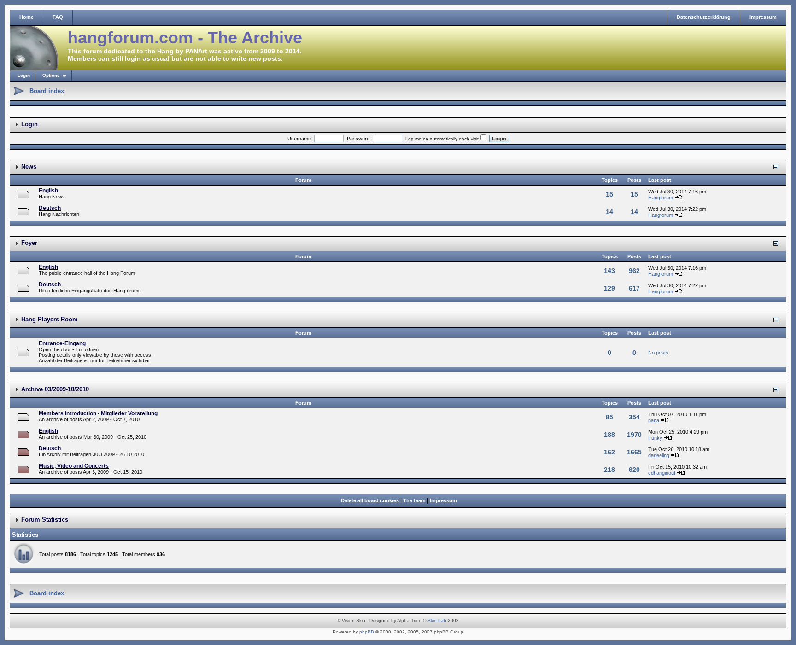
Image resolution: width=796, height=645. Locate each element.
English (48, 190)
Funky (655, 438)
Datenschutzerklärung (704, 17)
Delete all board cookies (370, 500)
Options (51, 75)
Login (24, 75)
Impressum (763, 17)
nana (653, 420)
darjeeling (658, 455)
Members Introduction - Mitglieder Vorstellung (98, 413)
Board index (46, 90)
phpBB (366, 631)
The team (414, 500)
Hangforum (660, 197)
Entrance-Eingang (62, 343)
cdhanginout (661, 473)
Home (26, 17)
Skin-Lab (436, 620)
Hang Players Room (49, 319)
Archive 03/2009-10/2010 (55, 389)
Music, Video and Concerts (74, 466)
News (28, 166)
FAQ (58, 17)
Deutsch (50, 208)
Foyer (29, 242)
